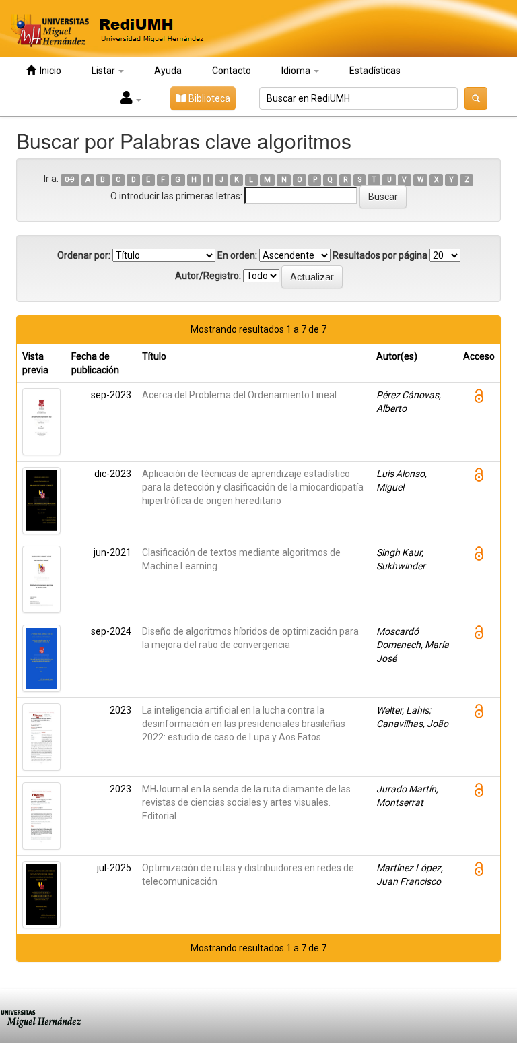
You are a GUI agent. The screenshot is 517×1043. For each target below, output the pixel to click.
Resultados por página (380, 255)
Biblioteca (208, 98)
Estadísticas (375, 70)
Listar (104, 70)
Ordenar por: (83, 255)
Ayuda (168, 70)
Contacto (231, 70)
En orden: (237, 255)
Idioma (296, 70)
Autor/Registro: (208, 275)
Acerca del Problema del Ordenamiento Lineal (239, 394)
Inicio (48, 70)
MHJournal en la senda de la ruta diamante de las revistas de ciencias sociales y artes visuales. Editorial (246, 802)
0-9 (70, 179)
